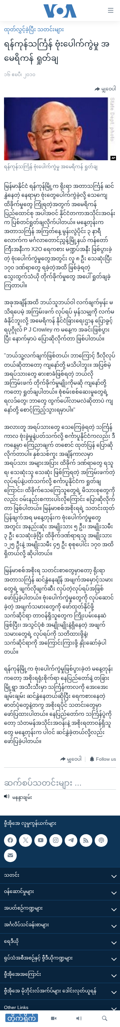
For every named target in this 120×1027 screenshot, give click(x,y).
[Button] (105, 89)
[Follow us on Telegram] (71, 840)
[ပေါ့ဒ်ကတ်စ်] (101, 840)
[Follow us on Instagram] (55, 840)
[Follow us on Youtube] (40, 840)
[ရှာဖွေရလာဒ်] (105, 1018)
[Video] (54, 1018)
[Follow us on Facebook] (10, 840)
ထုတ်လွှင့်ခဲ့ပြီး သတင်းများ (34, 29)
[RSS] (86, 840)
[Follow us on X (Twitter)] (25, 840)
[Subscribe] (10, 855)
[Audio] (79, 1018)
